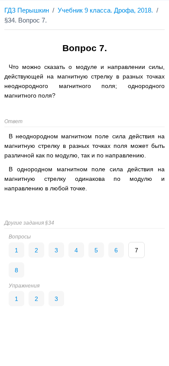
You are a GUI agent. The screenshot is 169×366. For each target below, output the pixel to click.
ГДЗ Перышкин (26, 10)
